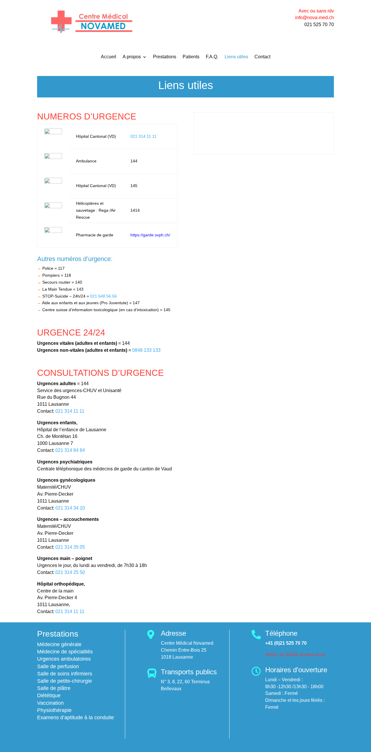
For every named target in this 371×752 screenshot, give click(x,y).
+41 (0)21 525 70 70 (286, 643)
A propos (132, 57)
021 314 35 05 (70, 547)
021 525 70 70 (319, 24)
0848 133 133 (146, 350)
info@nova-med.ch (314, 17)
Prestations (164, 57)
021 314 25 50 (70, 572)
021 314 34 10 (70, 507)
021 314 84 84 (70, 450)
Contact (262, 57)
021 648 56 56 (103, 296)
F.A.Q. (212, 57)
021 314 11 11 (143, 136)
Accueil (108, 57)
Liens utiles (236, 57)
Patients (191, 57)
